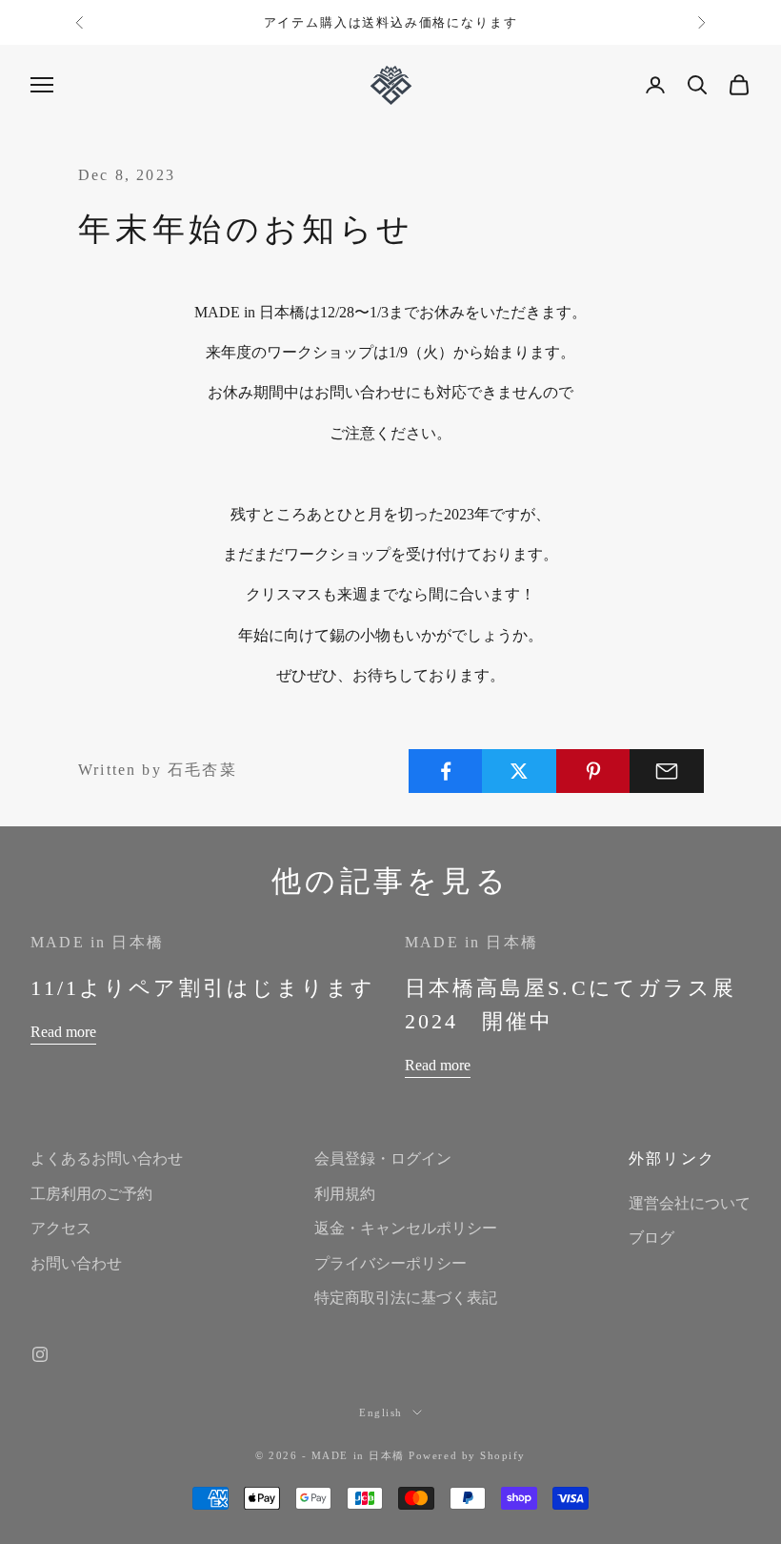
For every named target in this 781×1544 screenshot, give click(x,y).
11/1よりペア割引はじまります (202, 988)
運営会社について (690, 1203)
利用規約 (344, 1194)
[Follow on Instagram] (40, 1354)
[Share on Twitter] (519, 771)
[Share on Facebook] (446, 771)
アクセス (60, 1228)
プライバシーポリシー (390, 1263)
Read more (63, 1032)
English (381, 1412)
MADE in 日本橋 (97, 942)
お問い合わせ (76, 1263)
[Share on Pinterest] (593, 771)
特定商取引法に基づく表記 (405, 1298)
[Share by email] (667, 771)
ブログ (651, 1237)
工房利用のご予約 (91, 1194)
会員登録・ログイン (382, 1158)
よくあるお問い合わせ (106, 1158)
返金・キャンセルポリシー (405, 1228)
